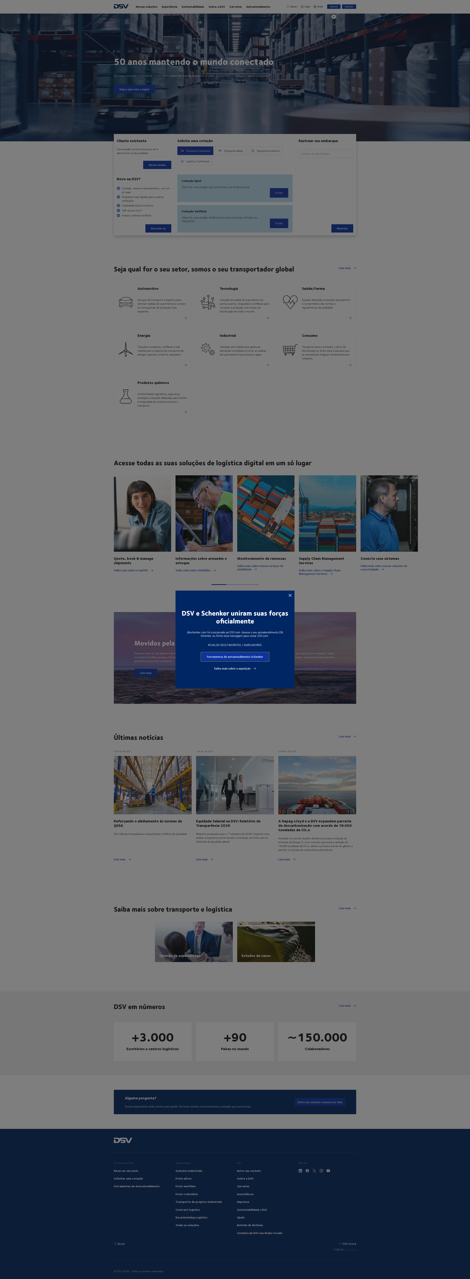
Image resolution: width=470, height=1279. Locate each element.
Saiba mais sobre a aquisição (232, 668)
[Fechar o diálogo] (290, 595)
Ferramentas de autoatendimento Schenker (235, 656)
